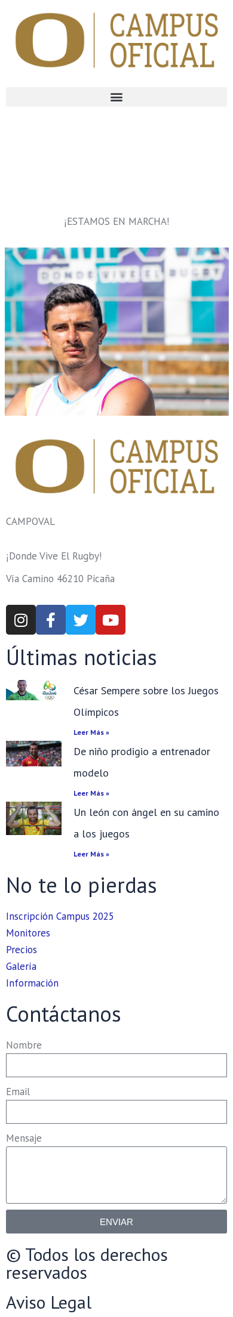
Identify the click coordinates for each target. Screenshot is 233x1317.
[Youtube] (110, 620)
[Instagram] (21, 620)
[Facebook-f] (51, 620)
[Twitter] (81, 620)
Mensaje (24, 1138)
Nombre (24, 1045)
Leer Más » (91, 732)
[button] (116, 97)
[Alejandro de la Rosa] (117, 332)
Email (18, 1091)
